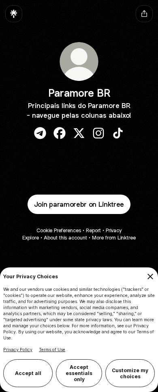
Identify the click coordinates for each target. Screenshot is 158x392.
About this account (65, 237)
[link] (40, 133)
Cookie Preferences (58, 230)
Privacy (114, 230)
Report (93, 230)
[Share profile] (144, 14)
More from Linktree (114, 237)
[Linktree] (14, 14)
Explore (30, 237)
